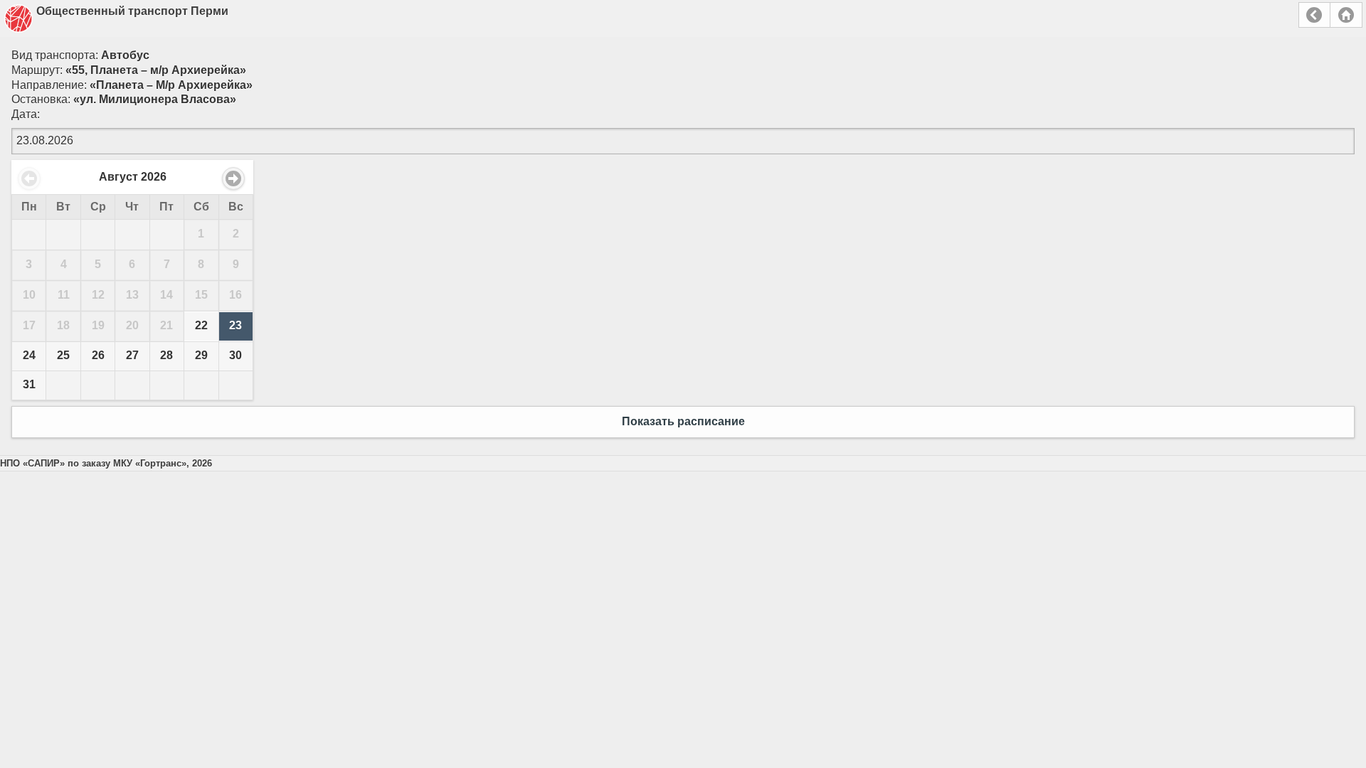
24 (29, 355)
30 (235, 355)
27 (132, 355)
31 (29, 384)
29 (201, 355)
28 (166, 355)
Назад (1314, 15)
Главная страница (1346, 15)
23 (235, 325)
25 (63, 355)
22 (201, 325)
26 (98, 355)
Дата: (25, 114)
